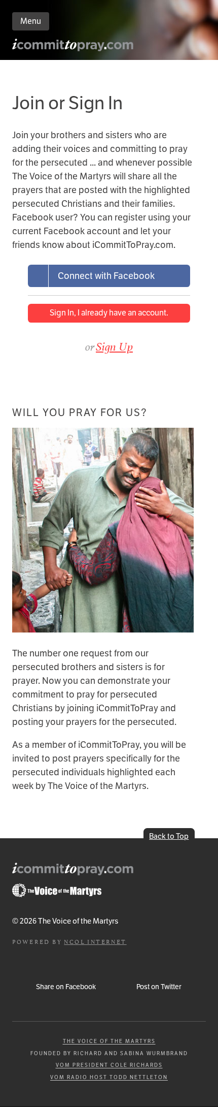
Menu (30, 21)
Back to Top (169, 836)
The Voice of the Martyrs (109, 1041)
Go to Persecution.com (56, 890)
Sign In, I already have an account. (109, 312)
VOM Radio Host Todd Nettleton (109, 1077)
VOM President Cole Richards (109, 1065)
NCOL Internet (95, 941)
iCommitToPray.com (73, 47)
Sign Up (114, 346)
